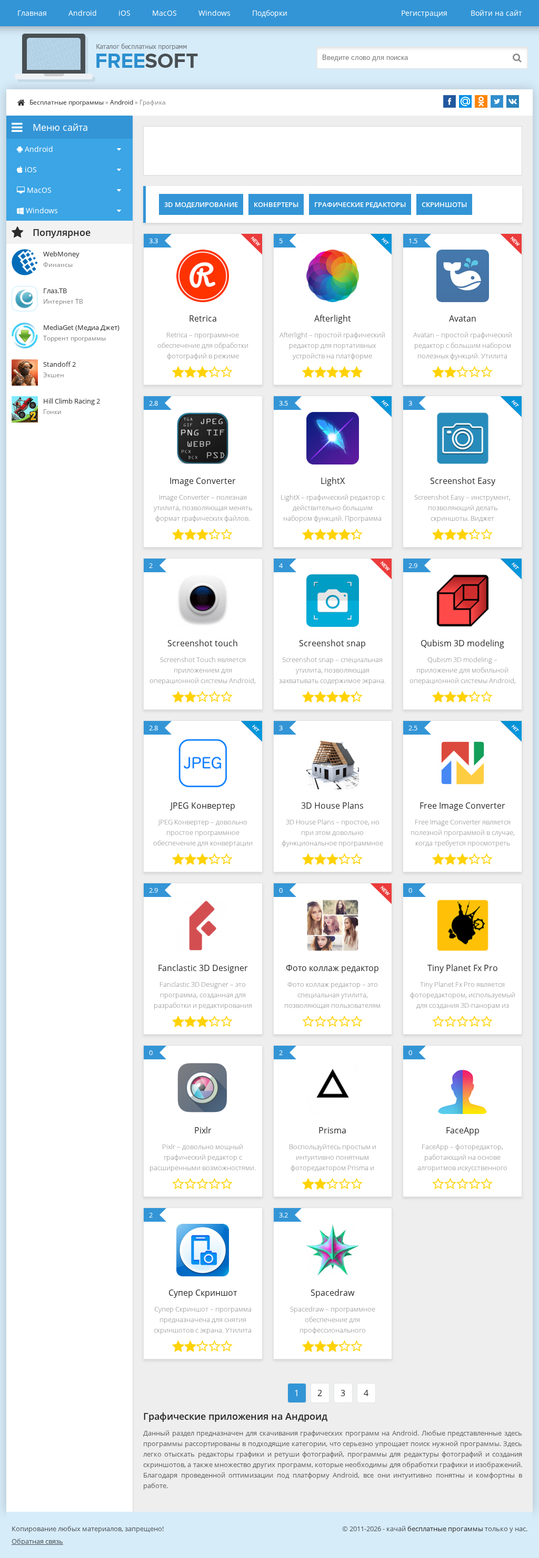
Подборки (269, 13)
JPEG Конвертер (203, 805)
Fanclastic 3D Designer (203, 968)
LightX (333, 481)
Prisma (332, 1130)
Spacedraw (332, 1292)
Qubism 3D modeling (462, 643)
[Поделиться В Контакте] (512, 101)
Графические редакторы (360, 204)
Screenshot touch (202, 643)
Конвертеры (276, 204)
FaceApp (463, 1130)
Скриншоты (444, 204)
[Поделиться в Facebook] (449, 101)
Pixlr (203, 1130)
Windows (214, 13)
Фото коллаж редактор (332, 968)
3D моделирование (201, 204)
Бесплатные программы (66, 102)
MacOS (164, 13)
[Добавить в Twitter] (497, 101)
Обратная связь (37, 1541)
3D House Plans (332, 805)
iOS (124, 13)
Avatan (462, 318)
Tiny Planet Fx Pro (462, 968)
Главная (32, 13)
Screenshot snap (332, 643)
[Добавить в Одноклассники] (481, 101)
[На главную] (117, 58)
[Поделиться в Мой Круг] (465, 101)
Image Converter (202, 481)
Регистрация (424, 13)
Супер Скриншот (202, 1292)
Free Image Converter (462, 805)
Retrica (203, 318)
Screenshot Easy (462, 481)
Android (82, 13)
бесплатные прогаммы (445, 1528)
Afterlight (332, 318)
